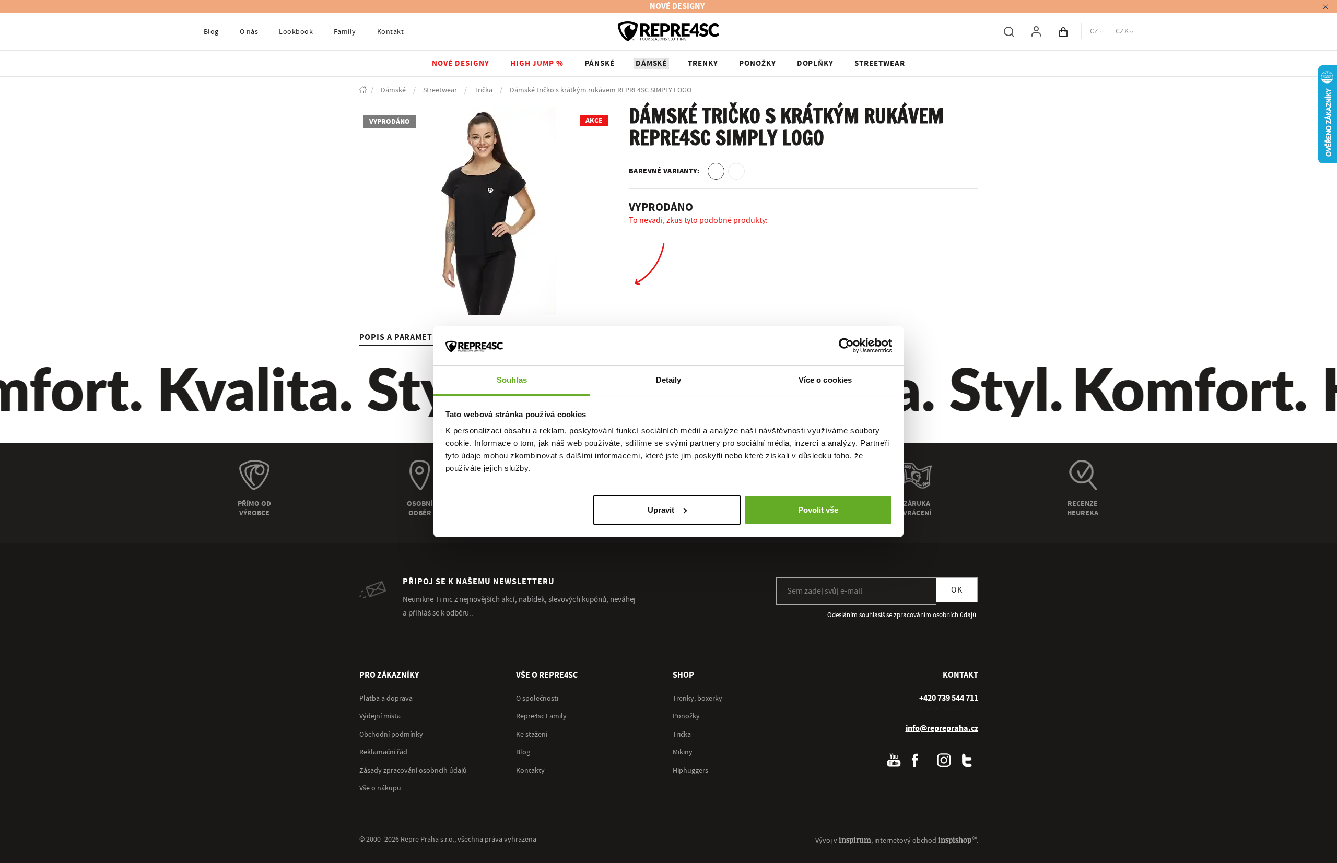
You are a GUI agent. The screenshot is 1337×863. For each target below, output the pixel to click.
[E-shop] (363, 90)
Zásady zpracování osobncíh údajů (413, 770)
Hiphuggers (690, 770)
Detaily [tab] (669, 379)
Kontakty (530, 770)
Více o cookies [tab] (825, 379)
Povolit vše (818, 509)
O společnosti (537, 698)
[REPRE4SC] (668, 31)
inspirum (855, 840)
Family (345, 32)
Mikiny (683, 752)
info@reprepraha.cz (942, 728)
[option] (716, 171)
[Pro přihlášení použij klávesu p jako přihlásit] (1036, 31)
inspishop (957, 840)
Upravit (661, 509)
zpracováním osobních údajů (935, 615)
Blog (211, 32)
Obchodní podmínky (391, 734)
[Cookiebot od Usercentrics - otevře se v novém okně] (846, 345)
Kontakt (390, 32)
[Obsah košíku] (1063, 31)
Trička (682, 734)
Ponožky (686, 716)
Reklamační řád (383, 752)
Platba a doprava (386, 698)
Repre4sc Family (541, 716)
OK (957, 590)
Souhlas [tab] (512, 379)
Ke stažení (531, 734)
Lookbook (296, 32)
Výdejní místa (380, 716)
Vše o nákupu (380, 788)
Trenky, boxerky (697, 698)
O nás (249, 32)
